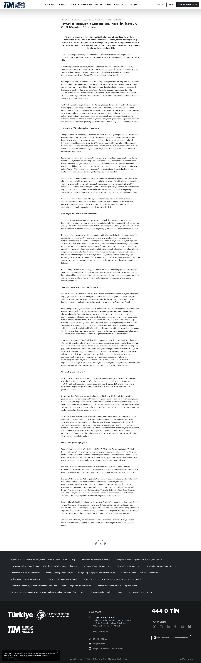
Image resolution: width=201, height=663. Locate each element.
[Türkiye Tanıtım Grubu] (20, 615)
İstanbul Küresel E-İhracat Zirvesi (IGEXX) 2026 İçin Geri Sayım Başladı (113, 579)
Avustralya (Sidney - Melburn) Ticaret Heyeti (140, 572)
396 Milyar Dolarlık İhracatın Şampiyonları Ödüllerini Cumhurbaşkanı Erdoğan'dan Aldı (47, 592)
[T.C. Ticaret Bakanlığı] (52, 615)
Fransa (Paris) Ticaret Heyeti (129, 566)
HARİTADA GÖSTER (100, 631)
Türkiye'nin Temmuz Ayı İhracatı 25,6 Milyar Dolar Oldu (139, 559)
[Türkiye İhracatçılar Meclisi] (20, 629)
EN (158, 5)
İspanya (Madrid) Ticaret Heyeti (59, 572)
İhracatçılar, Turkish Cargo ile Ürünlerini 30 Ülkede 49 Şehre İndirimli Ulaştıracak (44, 566)
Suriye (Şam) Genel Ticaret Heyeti (76, 586)
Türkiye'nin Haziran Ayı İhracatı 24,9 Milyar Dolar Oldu (33, 586)
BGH (171, 4)
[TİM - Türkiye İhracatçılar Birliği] (14, 5)
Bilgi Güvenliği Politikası (117, 659)
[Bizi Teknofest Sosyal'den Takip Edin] (189, 627)
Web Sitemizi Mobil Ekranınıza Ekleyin (172, 638)
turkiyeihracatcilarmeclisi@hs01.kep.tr (109, 648)
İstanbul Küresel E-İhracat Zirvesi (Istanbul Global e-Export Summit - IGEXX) (42, 559)
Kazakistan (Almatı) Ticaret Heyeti (25, 572)
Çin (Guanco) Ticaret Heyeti (140, 592)
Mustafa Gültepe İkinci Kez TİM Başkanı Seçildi (117, 586)
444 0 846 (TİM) (100, 639)
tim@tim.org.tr (99, 644)
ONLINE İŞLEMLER (186, 5)
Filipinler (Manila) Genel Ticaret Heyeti (106, 592)
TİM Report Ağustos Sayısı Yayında (95, 559)
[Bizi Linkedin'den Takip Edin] (168, 627)
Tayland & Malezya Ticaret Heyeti (161, 566)
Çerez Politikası (76, 659)
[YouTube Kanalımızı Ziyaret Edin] (182, 627)
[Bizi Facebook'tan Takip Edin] (175, 627)
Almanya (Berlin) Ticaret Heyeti (97, 566)
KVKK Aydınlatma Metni (95, 659)
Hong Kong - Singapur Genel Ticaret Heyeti (96, 572)
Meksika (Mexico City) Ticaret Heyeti (26, 579)
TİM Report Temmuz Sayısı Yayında (63, 579)
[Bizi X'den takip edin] (154, 627)
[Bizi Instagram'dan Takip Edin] (161, 627)
